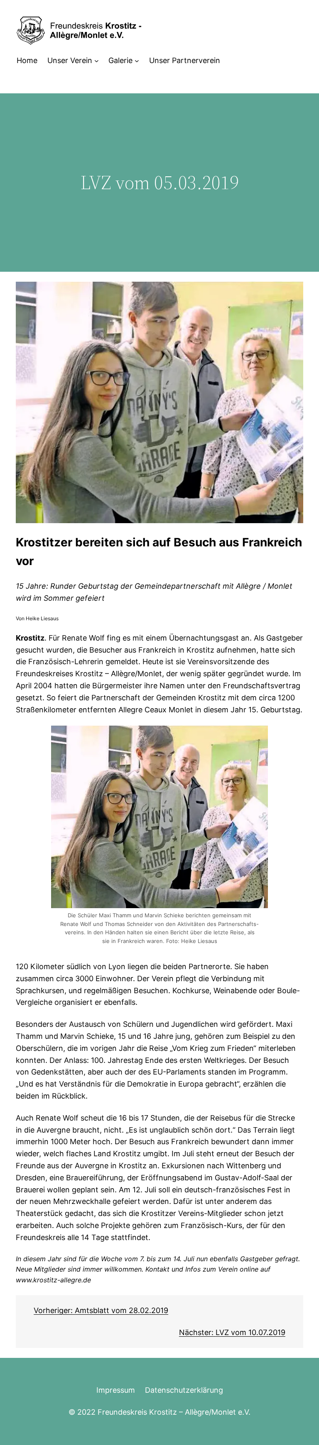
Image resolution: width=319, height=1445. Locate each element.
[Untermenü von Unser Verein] (96, 60)
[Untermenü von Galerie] (137, 60)
